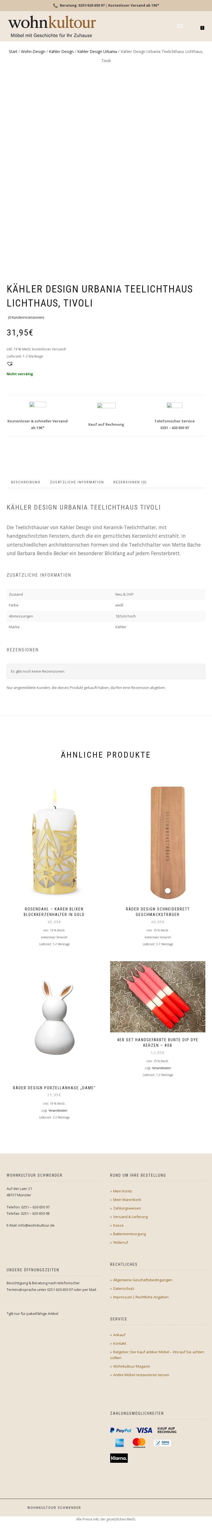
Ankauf (119, 1334)
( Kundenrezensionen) (26, 317)
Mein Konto (122, 1191)
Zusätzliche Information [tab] (77, 482)
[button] (9, 363)
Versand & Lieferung (130, 1216)
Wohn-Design (33, 51)
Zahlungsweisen (127, 1208)
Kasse (118, 1225)
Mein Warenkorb (127, 1199)
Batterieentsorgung (129, 1233)
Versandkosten (58, 1110)
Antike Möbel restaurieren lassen (141, 1374)
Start (13, 51)
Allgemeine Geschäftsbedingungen (142, 1279)
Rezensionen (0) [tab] (130, 482)
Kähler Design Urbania (97, 51)
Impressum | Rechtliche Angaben (141, 1296)
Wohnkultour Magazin (131, 1366)
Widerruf (120, 1242)
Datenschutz (123, 1288)
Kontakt (119, 1343)
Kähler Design (61, 51)
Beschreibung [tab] (26, 482)
